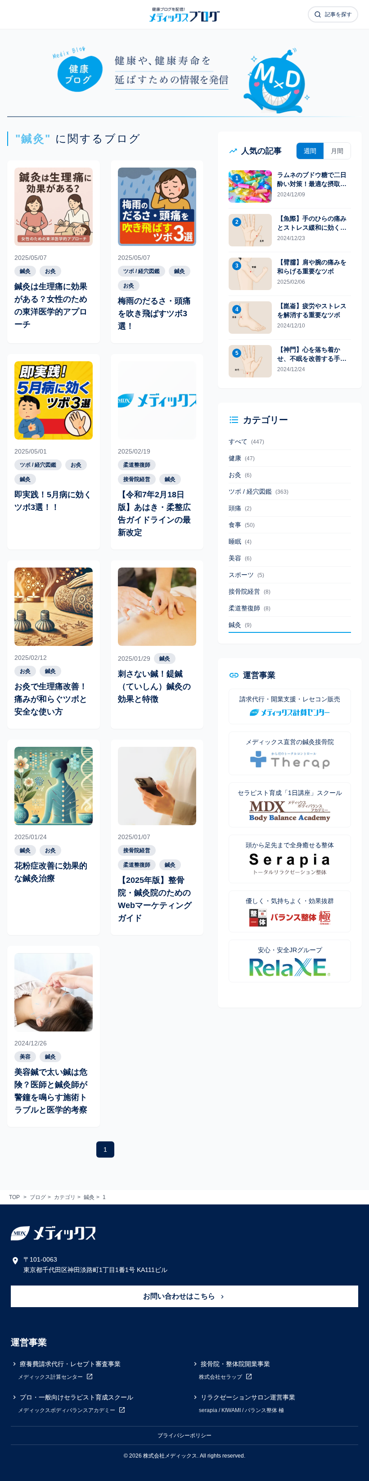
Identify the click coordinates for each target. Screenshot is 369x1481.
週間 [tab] (310, 150)
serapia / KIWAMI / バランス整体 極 (241, 1410)
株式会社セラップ (221, 1377)
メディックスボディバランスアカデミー (67, 1410)
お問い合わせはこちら (180, 1296)
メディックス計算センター (51, 1377)
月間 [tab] (337, 150)
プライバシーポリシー (185, 1435)
